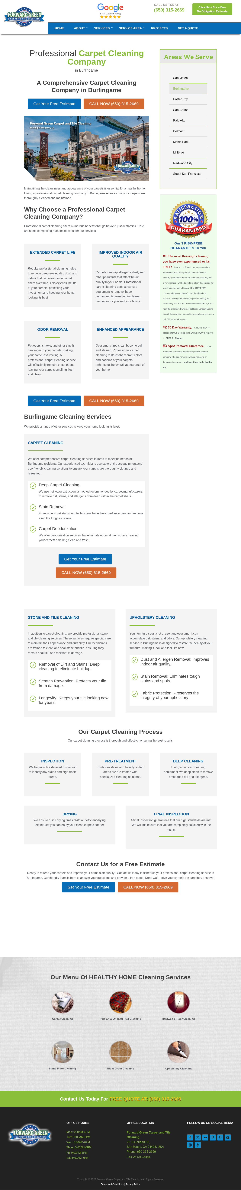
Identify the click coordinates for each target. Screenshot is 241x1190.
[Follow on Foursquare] (213, 1137)
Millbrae (178, 152)
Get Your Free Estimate (54, 104)
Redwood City (182, 163)
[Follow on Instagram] (190, 1145)
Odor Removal (52, 329)
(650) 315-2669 (169, 9)
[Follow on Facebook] (190, 1137)
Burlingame (181, 88)
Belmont (178, 131)
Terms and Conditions (112, 1184)
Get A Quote (188, 28)
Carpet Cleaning (45, 443)
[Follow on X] (198, 1137)
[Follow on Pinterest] (220, 1137)
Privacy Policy (133, 1184)
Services (102, 28)
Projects (159, 28)
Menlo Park (180, 142)
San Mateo (180, 77)
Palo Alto (179, 120)
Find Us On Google (138, 1156)
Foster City (180, 99)
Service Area (130, 28)
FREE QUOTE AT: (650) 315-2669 (145, 1098)
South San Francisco (187, 173)
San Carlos (180, 110)
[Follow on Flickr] (205, 1137)
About (79, 28)
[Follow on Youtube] (228, 1137)
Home (59, 28)
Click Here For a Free (212, 9)
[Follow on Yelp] (198, 1145)
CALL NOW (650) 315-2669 (114, 104)
